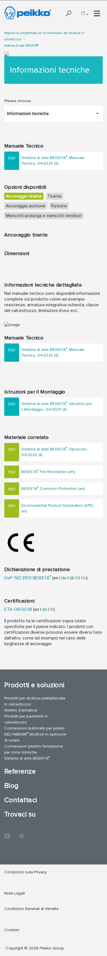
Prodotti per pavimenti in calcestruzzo (26, 719)
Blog (11, 786)
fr (52, 609)
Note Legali (14, 893)
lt (79, 578)
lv (84, 578)
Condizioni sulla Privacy (25, 872)
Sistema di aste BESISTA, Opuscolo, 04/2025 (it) (54, 451)
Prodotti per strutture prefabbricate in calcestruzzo (34, 701)
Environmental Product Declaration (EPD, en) (57, 508)
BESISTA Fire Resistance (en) (48, 471)
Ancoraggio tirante (24, 196)
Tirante (55, 196)
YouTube (7, 833)
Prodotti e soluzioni (34, 685)
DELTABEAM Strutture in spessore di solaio (35, 737)
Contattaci (20, 800)
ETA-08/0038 (18, 609)
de (63, 578)
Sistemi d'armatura (20, 710)
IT (83, 13)
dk (72, 578)
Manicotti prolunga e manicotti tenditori (44, 215)
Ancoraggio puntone (25, 205)
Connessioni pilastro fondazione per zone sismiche (33, 749)
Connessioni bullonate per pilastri (34, 728)
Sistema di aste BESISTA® (21, 45)
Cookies (11, 929)
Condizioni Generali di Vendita (31, 908)
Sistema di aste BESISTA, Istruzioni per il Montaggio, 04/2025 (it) (56, 406)
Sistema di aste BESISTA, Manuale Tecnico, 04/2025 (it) (52, 160)
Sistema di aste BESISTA (27, 758)
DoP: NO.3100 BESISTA (27, 578)
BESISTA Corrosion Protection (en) (53, 488)
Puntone (59, 205)
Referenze (20, 771)
